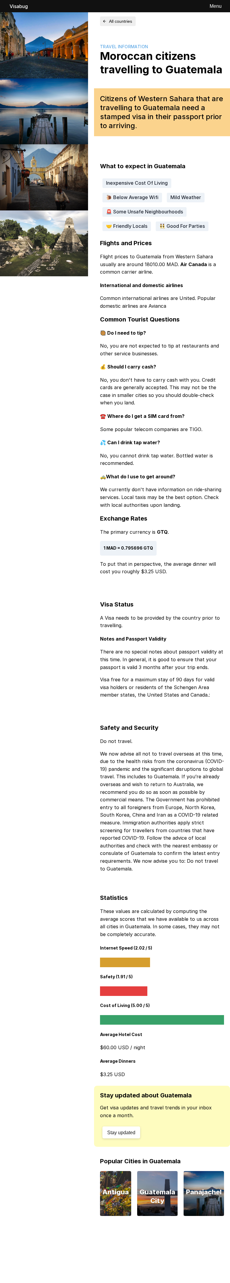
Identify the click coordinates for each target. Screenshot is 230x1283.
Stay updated (121, 1132)
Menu (216, 6)
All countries (120, 21)
